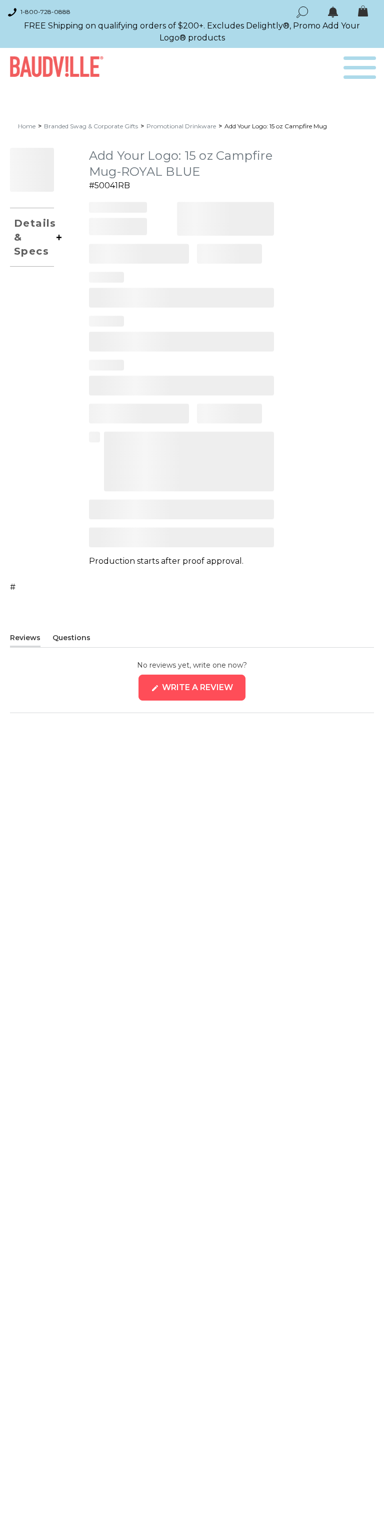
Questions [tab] (71, 640)
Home (27, 126)
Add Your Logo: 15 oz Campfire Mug (275, 126)
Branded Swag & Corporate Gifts (91, 126)
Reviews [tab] (25, 640)
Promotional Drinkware (181, 126)
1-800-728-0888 (45, 11)
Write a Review (203, 691)
